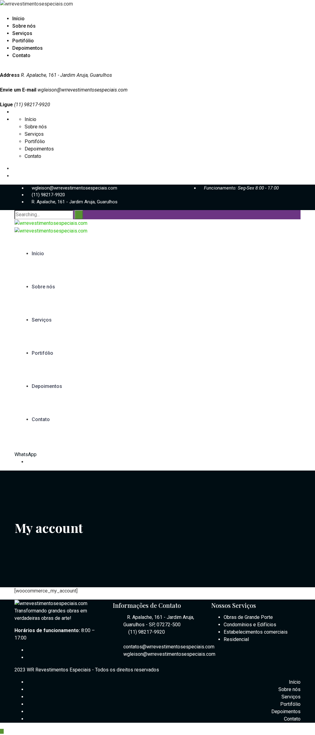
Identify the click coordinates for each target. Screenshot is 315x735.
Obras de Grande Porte (248, 617)
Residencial (236, 639)
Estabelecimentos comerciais (256, 632)
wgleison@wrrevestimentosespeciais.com (83, 90)
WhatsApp (25, 454)
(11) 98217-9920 (48, 194)
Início (18, 19)
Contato (21, 55)
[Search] (78, 214)
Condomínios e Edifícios (250, 624)
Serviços (22, 33)
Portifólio (23, 41)
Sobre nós (24, 26)
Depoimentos (27, 48)
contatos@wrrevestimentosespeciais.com (168, 647)
